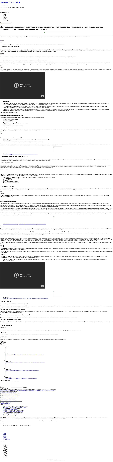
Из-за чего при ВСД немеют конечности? (11, 409)
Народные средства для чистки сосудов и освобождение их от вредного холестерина (22, 370)
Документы (5, 17)
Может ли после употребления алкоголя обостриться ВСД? (15, 407)
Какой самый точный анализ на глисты (8, 392)
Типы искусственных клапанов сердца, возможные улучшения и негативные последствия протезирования (24, 224)
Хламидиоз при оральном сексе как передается (9, 394)
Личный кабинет (6, 20)
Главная (4, 14)
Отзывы (4, 18)
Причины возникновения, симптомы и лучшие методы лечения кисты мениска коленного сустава (25, 362)
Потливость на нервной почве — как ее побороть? (13, 411)
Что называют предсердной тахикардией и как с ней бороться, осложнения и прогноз (20, 154)
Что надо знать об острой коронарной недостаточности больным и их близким (21, 378)
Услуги (4, 15)
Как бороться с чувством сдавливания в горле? (12, 413)
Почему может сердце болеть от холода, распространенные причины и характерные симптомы (24, 354)
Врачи (4, 16)
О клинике (5, 19)
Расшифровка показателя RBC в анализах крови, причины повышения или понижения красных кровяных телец (25, 298)
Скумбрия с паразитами (5, 403)
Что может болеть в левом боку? (9, 415)
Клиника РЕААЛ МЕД (10, 2)
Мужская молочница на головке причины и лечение (11, 401)
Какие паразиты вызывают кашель (7, 398)
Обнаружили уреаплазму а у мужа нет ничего (9, 396)
